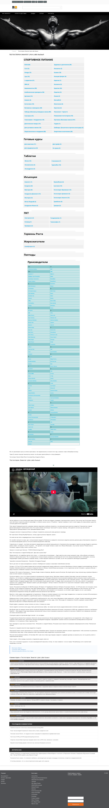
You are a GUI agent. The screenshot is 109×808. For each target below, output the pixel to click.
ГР (36, 1)
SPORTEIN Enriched (37, 785)
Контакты (51, 13)
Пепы (45, 1)
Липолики (40, 1)
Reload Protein (35, 787)
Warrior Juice (35, 803)
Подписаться (75, 804)
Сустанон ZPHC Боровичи (19, 649)
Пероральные (27, 1)
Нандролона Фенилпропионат (39, 777)
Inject (33, 1)
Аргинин (34, 788)
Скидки (33, 13)
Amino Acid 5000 (36, 792)
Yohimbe (34, 781)
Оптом (42, 13)
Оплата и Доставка (20, 13)
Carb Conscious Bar (37, 790)
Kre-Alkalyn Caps (36, 801)
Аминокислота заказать (38, 779)
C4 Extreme (34, 794)
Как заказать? (6, 13)
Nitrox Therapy (35, 800)
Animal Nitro (35, 776)
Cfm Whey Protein (36, 783)
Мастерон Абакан (17, 648)
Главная (3, 773)
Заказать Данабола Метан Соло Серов (22, 651)
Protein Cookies (35, 798)
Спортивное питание (17, 1)
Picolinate (34, 796)
